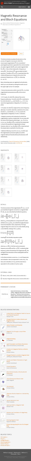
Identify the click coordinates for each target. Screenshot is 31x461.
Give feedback (22, 457)
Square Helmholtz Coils (13, 400)
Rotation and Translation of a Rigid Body (17, 412)
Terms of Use (9, 457)
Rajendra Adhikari (11, 421)
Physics (2, 439)
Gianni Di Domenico (14, 141)
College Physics (5, 440)
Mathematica (24, 1)
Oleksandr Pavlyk (17, 322)
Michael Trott (10, 316)
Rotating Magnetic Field (13, 420)
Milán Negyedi (10, 380)
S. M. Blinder (10, 340)
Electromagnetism (5, 442)
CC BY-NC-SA (19, 143)
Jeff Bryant (9, 322)
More (21, 53)
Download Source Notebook (9, 53)
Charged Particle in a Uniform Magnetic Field (18, 355)
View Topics (22, 7)
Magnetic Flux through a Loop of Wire (16, 331)
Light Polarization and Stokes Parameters (17, 344)
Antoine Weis (23, 141)
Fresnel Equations (11, 366)
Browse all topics (5, 445)
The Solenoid (10, 386)
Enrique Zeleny (10, 352)
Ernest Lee (9, 333)
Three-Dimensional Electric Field (15, 378)
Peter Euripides (10, 402)
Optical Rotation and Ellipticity (14, 325)
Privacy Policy (15, 457)
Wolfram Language (16, 1)
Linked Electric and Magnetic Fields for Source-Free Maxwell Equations (18, 314)
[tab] (6, 157)
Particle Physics (4, 444)
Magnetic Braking (11, 338)
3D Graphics (4, 437)
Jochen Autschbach (12, 326)
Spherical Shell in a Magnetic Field (15, 405)
